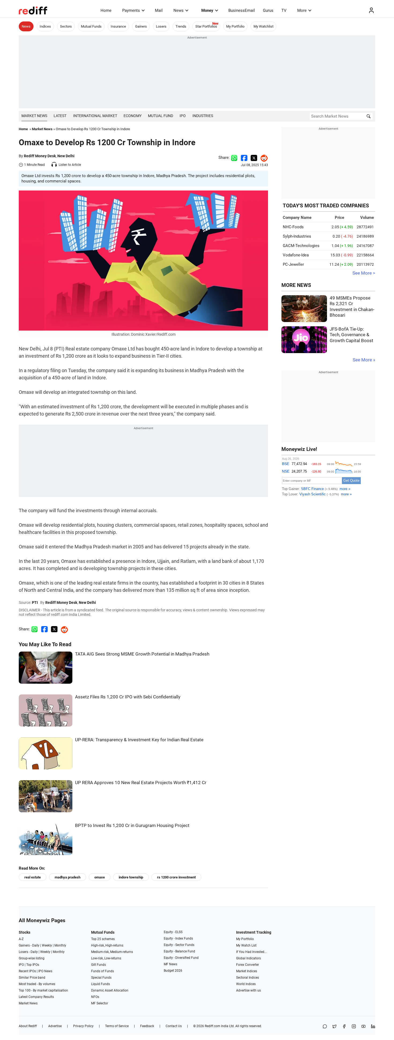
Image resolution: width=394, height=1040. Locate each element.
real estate (32, 877)
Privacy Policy (83, 1026)
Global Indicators (248, 958)
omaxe (99, 877)
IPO (183, 116)
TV (284, 10)
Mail (159, 10)
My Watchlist (263, 26)
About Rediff (28, 1026)
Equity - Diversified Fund (181, 958)
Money (207, 10)
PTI (35, 602)
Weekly (47, 945)
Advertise (55, 1026)
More (302, 10)
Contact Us (174, 1026)
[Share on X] (334, 1026)
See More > (363, 273)
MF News (170, 964)
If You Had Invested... (251, 952)
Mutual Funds (91, 26)
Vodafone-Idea (296, 255)
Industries (202, 116)
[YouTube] (363, 1026)
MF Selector (99, 1003)
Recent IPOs (27, 971)
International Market (95, 116)
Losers (161, 26)
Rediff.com (212, 1026)
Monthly (60, 945)
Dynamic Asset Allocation (109, 990)
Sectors (66, 26)
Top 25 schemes (103, 939)
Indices (45, 26)
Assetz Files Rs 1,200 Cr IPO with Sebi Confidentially (127, 696)
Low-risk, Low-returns (106, 958)
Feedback (147, 1026)
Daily (35, 945)
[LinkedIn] (373, 1026)
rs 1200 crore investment (176, 877)
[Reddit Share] (262, 157)
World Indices (246, 984)
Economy (133, 116)
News (178, 10)
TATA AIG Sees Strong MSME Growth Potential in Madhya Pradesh (142, 654)
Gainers (141, 26)
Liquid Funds (100, 984)
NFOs (95, 997)
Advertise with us (248, 990)
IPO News (45, 971)
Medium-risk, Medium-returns (112, 952)
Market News (34, 116)
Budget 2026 (173, 970)
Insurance (118, 26)
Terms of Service (117, 1026)
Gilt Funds (98, 965)
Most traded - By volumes (37, 984)
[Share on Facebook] (244, 157)
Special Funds (101, 977)
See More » (364, 359)
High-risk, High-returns (107, 945)
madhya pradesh (67, 877)
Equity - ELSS (173, 932)
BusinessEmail (241, 10)
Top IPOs (32, 965)
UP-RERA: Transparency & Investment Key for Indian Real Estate (139, 739)
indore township (131, 877)
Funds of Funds (102, 971)
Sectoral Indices (247, 977)
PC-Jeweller (293, 264)
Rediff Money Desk (40, 156)
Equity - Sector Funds (179, 945)
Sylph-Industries (297, 236)
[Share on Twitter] (254, 157)
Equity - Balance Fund (179, 951)
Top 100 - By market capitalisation (43, 990)
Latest (60, 116)
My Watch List (246, 945)
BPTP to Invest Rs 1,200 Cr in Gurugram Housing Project (132, 825)
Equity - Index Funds (178, 938)
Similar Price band (32, 977)
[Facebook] (344, 1026)
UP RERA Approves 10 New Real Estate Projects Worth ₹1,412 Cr (140, 782)
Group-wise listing (31, 958)
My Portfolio (235, 26)
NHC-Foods (293, 227)
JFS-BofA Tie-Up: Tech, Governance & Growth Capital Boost (351, 335)
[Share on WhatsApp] (325, 1026)
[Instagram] (354, 1026)
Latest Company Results (36, 997)
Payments (131, 10)
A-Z (21, 939)
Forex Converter (247, 965)
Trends (181, 26)
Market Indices (246, 971)
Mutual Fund (160, 116)
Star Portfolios (206, 26)
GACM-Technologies (301, 245)
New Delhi (66, 156)
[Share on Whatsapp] (234, 157)
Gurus (268, 10)
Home (106, 10)
